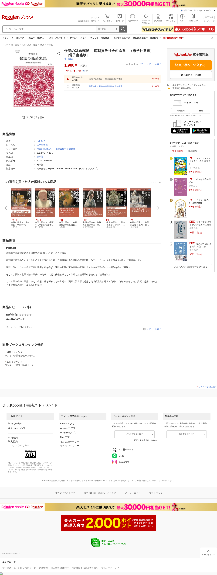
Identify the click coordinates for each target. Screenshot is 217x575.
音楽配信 (154, 38)
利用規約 (13, 437)
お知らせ (120, 21)
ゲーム (73, 38)
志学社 (40, 156)
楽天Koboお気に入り (146, 22)
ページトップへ (208, 555)
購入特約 (13, 441)
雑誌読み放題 (139, 38)
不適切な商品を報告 (182, 88)
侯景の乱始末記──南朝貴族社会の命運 (56, 149)
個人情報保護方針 (60, 568)
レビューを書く (154, 64)
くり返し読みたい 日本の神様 (200, 201)
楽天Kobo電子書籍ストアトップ (100, 493)
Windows (181, 111)
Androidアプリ (67, 428)
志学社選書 (42, 145)
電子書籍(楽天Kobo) (172, 38)
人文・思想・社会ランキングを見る (190, 267)
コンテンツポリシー (19, 445)
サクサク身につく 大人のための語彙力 (200, 223)
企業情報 (43, 568)
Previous (6, 208)
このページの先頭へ (207, 387)
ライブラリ (171, 21)
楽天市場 (209, 17)
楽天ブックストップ (65, 493)
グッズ (83, 38)
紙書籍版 (192, 151)
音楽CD (40, 38)
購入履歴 (158, 21)
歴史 (42, 45)
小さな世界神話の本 (200, 180)
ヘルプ (182, 21)
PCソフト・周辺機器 (99, 38)
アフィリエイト (132, 493)
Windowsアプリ (68, 432)
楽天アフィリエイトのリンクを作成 (189, 85)
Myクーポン (133, 21)
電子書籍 (15, 45)
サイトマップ (156, 493)
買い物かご (107, 21)
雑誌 (31, 38)
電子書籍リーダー (69, 441)
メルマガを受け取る (134, 434)
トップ (5, 38)
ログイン (93, 18)
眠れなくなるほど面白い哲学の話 (200, 245)
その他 (50, 45)
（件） (142, 64)
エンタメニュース (122, 38)
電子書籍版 (177, 151)
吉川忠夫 (68, 58)
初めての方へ (15, 423)
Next (158, 208)
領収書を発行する (186, 434)
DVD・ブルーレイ (57, 38)
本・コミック (18, 38)
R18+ (212, 38)
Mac (201, 111)
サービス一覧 (209, 21)
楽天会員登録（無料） (87, 21)
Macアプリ (66, 437)
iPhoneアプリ (67, 423)
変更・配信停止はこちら (144, 440)
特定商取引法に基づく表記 (85, 568)
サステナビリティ (110, 568)
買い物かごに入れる (192, 65)
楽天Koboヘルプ (16, 428)
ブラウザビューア (69, 446)
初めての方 (194, 21)
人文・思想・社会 (29, 45)
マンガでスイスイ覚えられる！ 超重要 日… (200, 161)
